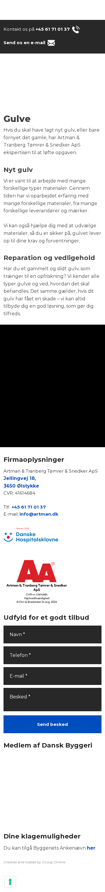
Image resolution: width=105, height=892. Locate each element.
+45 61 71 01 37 (53, 29)
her (91, 848)
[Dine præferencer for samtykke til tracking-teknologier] (10, 881)
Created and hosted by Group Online (34, 862)
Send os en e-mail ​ (25, 42)
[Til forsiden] (52, 84)
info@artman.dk (39, 514)
